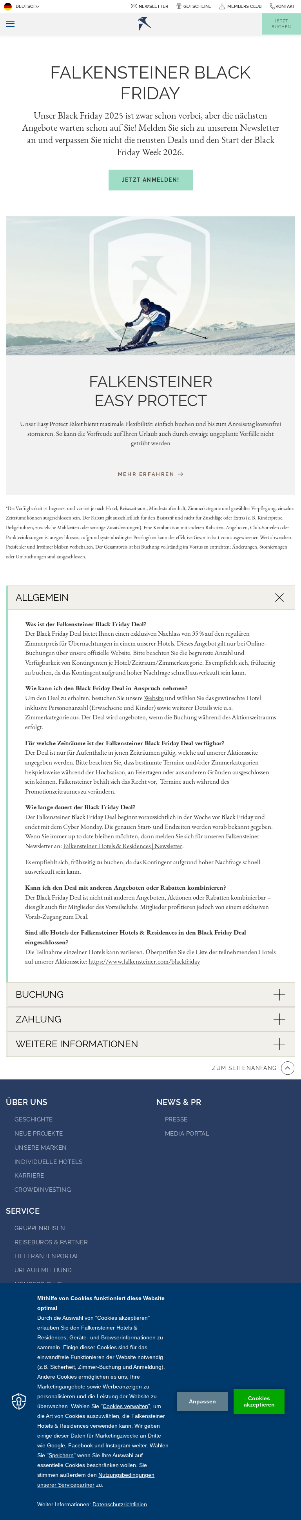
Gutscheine (197, 6)
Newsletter (153, 6)
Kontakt (285, 6)
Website (154, 697)
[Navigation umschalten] (7, 24)
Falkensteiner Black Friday (150, 82)
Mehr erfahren (147, 474)
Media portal (187, 1133)
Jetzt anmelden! (151, 180)
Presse (176, 1119)
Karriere (29, 1175)
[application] (150, 1401)
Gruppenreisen (40, 1228)
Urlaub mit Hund (43, 1270)
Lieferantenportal (47, 1256)
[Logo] (144, 24)
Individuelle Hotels (49, 1161)
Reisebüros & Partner (51, 1242)
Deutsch (26, 6)
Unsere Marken (41, 1147)
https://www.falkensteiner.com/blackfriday (144, 961)
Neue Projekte (39, 1133)
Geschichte (34, 1119)
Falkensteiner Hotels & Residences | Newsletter (122, 845)
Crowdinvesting (43, 1189)
